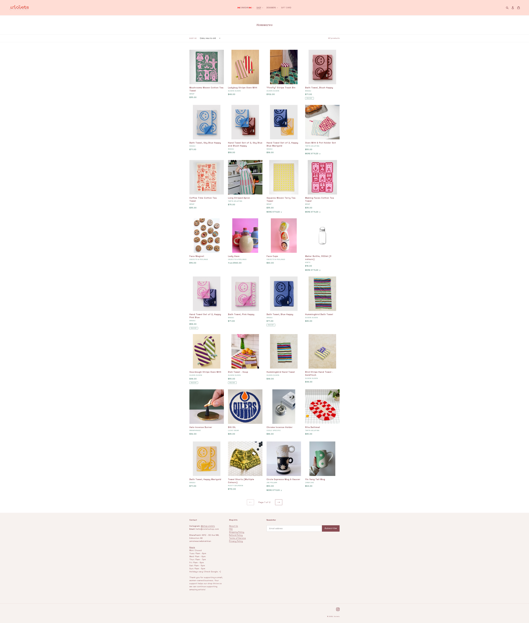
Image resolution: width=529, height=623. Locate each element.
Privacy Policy (236, 541)
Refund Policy (236, 535)
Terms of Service (237, 538)
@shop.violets (208, 526)
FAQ (231, 529)
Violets (337, 616)
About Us (233, 526)
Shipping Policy (236, 532)
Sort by (193, 38)
